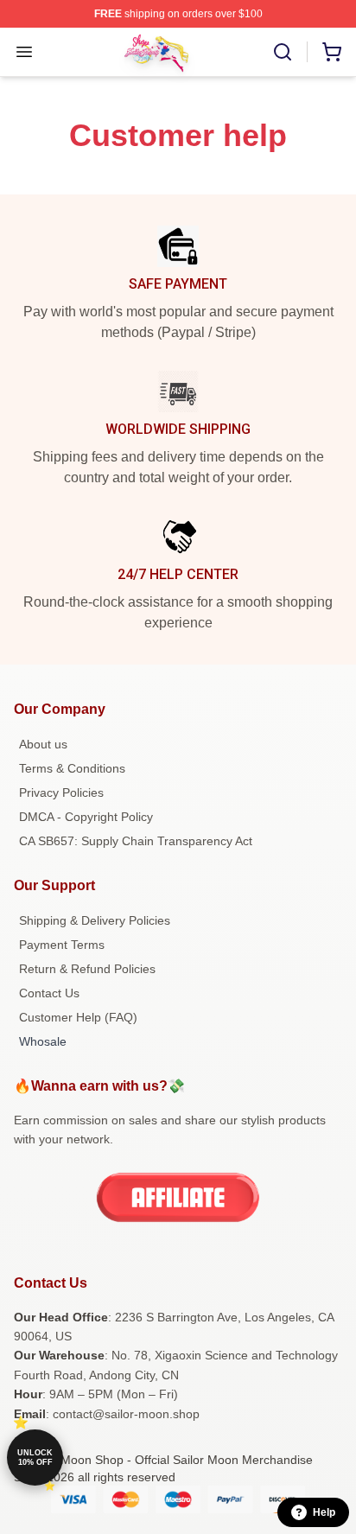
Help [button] (324, 1512)
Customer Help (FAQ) (78, 1017)
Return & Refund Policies (87, 969)
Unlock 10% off (35, 1457)
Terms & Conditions (72, 768)
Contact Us (49, 993)
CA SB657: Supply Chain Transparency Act (135, 841)
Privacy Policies (61, 792)
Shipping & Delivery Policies (94, 920)
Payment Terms (62, 945)
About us (43, 744)
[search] (282, 51)
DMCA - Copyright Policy (86, 817)
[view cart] (331, 51)
